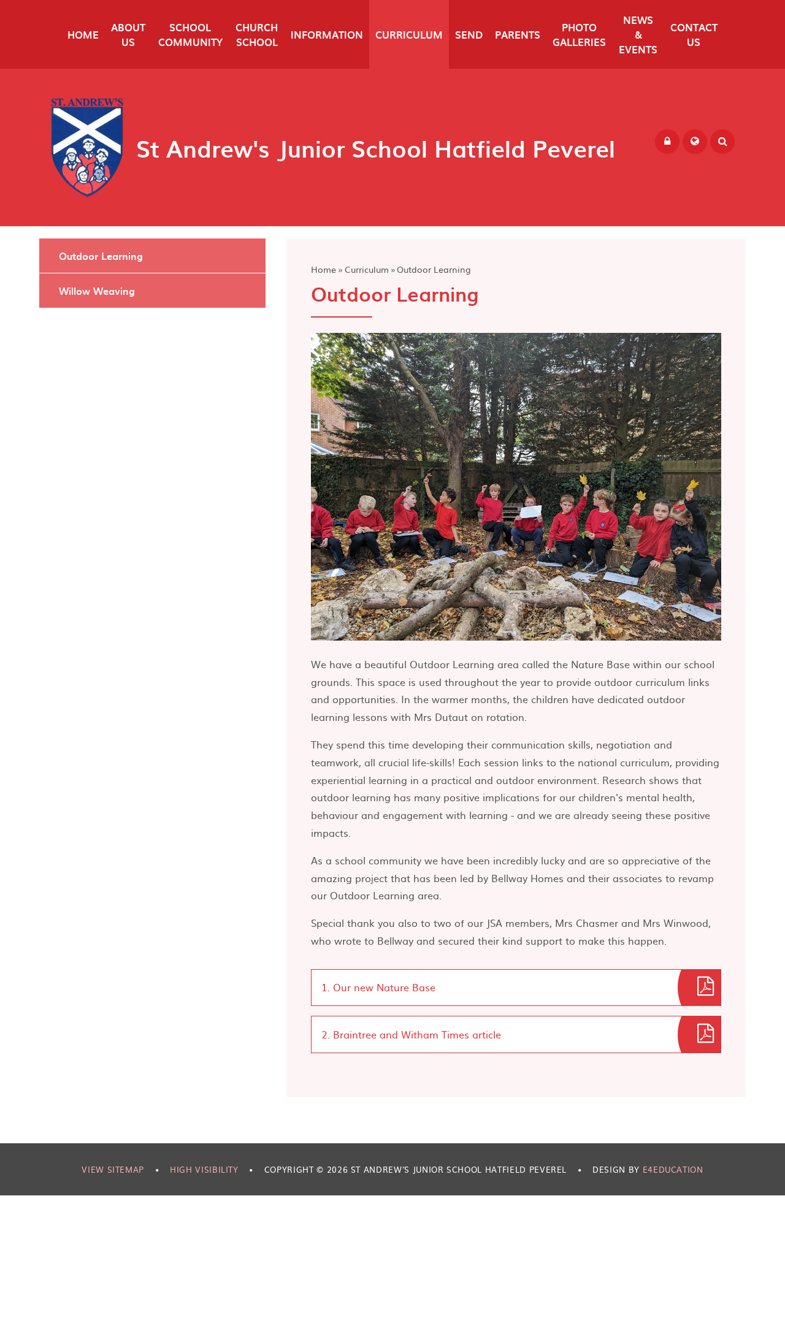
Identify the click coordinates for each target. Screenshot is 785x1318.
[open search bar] (722, 141)
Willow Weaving (97, 290)
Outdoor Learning (434, 269)
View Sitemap (113, 1169)
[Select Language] (695, 141)
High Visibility (204, 1169)
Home (323, 269)
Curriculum (367, 269)
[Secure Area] (667, 141)
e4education (673, 1169)
